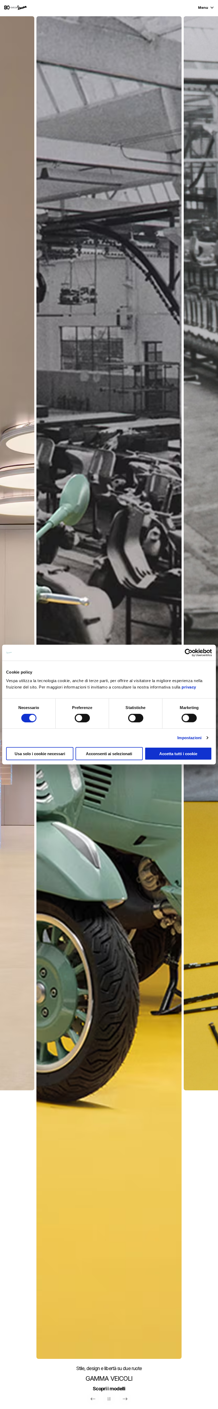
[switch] (82, 718)
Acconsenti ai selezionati (109, 753)
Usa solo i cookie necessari (40, 753)
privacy (189, 687)
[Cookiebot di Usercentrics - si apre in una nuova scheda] (188, 653)
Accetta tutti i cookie (178, 753)
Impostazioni (189, 737)
